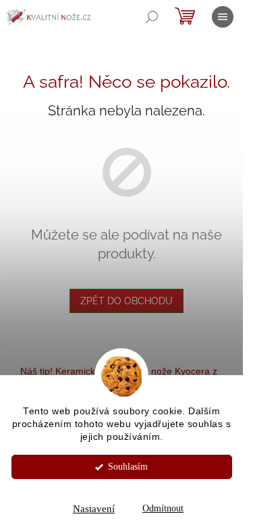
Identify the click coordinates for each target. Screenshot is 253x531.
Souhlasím (128, 467)
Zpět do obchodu (126, 301)
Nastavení (94, 508)
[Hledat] (151, 16)
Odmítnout (163, 508)
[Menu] (222, 16)
